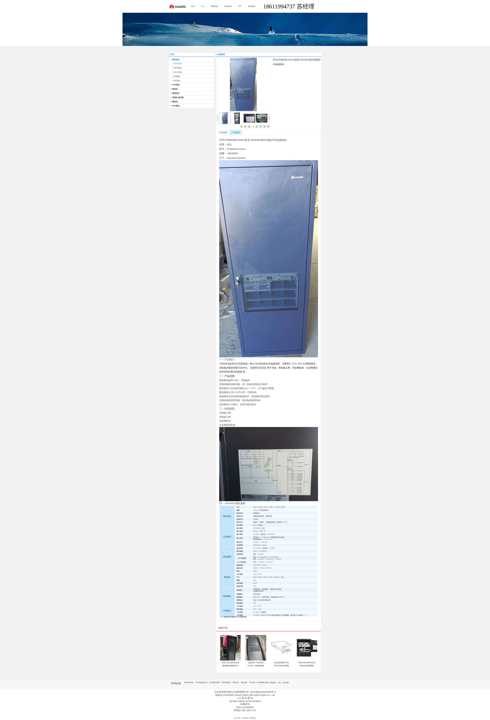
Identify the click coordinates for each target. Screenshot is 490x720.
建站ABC (245, 718)
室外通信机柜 (226, 682)
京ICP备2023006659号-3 (263, 692)
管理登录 (253, 718)
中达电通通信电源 (262, 682)
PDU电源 (252, 682)
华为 (279, 683)
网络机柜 (236, 682)
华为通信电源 (188, 682)
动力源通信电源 (214, 682)
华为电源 (286, 683)
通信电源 (244, 682)
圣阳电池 (273, 683)
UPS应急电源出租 (201, 682)
